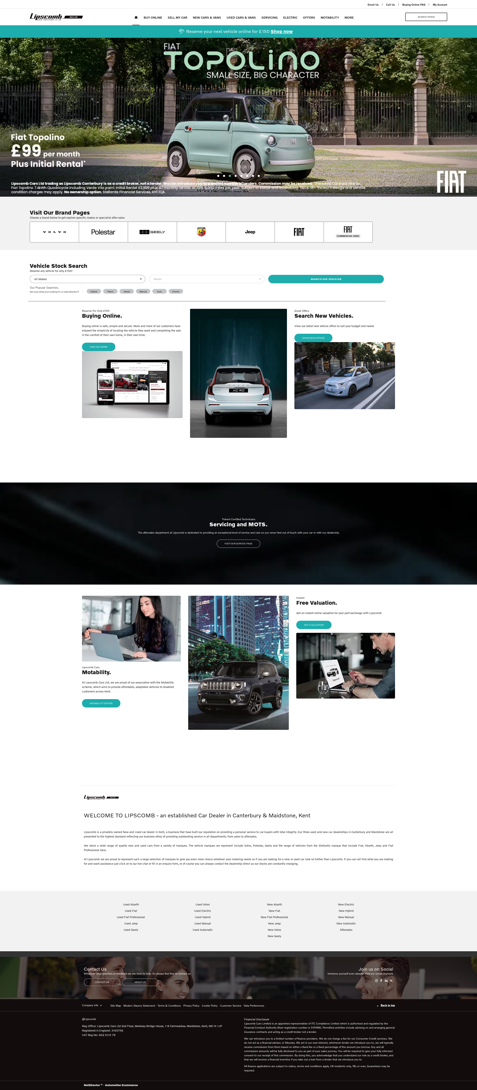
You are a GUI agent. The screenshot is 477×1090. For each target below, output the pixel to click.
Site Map (115, 1005)
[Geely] (152, 232)
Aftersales (346, 929)
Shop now (282, 31)
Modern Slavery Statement (139, 1005)
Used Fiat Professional (131, 917)
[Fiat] (299, 232)
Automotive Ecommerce (121, 1085)
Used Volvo (203, 904)
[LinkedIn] (386, 980)
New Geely (274, 936)
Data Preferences (254, 1005)
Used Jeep (131, 923)
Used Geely (131, 929)
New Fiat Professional (274, 917)
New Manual (346, 917)
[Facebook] (381, 980)
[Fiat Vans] (348, 232)
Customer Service (230, 1005)
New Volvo (274, 929)
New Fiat (274, 910)
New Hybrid (346, 910)
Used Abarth (131, 904)
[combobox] (87, 279)
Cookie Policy (210, 1005)
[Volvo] (54, 232)
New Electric (346, 904)
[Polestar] (103, 232)
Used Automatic (203, 929)
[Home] (136, 17)
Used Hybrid (203, 917)
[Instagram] (376, 980)
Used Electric (202, 910)
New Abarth (274, 904)
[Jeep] (250, 232)
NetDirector (92, 1085)
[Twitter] (391, 980)
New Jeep (274, 923)
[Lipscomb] (56, 17)
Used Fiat (131, 910)
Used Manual (202, 923)
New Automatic (346, 923)
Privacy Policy (191, 1005)
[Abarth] (201, 232)
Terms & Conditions (169, 1005)
